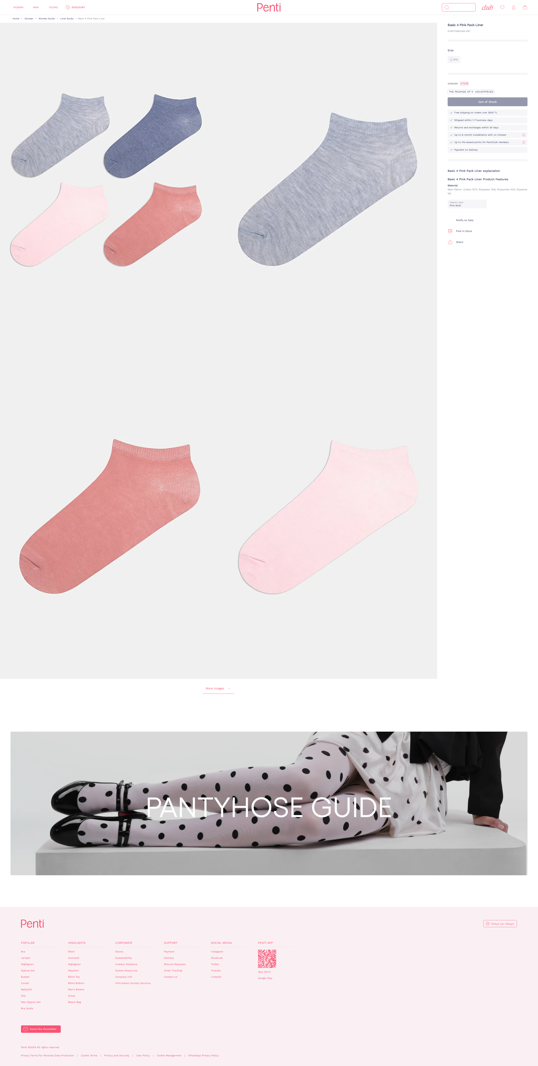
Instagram (217, 951)
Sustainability (123, 957)
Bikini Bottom (76, 983)
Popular (27, 942)
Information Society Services (132, 983)
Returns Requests (175, 964)
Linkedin (216, 976)
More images (215, 688)
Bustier (25, 976)
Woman (18, 7)
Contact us (170, 976)
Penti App (265, 942)
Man (36, 7)
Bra (23, 951)
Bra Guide (27, 1008)
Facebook (217, 957)
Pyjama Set (28, 970)
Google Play (265, 978)
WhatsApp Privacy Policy (203, 1055)
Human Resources (126, 970)
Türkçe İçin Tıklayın (502, 923)
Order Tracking (173, 970)
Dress (71, 995)
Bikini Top (74, 976)
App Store (264, 971)
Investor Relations (126, 964)
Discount (78, 7)
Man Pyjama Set (31, 1002)
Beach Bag (74, 1002)
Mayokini (73, 970)
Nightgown (27, 964)
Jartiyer (25, 957)
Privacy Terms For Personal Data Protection (47, 1055)
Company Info (123, 976)
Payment (169, 951)
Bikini (71, 951)
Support (170, 942)
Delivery (169, 957)
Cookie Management (169, 1055)
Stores (119, 951)
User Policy (143, 1055)
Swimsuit (73, 957)
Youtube (216, 970)
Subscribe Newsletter (43, 1029)
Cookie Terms (89, 1055)
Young (53, 7)
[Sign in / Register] (513, 7)
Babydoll (26, 989)
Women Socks (47, 18)
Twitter (215, 964)
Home (16, 18)
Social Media (221, 942)
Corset (25, 983)
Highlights (77, 942)
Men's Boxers (76, 989)
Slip (23, 995)
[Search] (446, 7)
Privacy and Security (116, 1055)
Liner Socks (67, 18)
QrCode (267, 959)
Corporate (123, 942)
